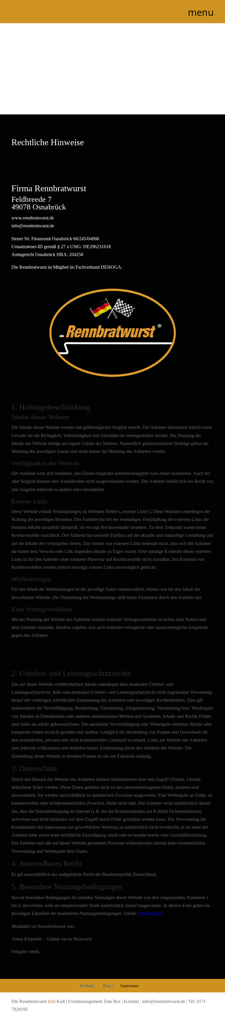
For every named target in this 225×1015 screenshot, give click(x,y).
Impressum (129, 986)
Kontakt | (87, 986)
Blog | (108, 986)
